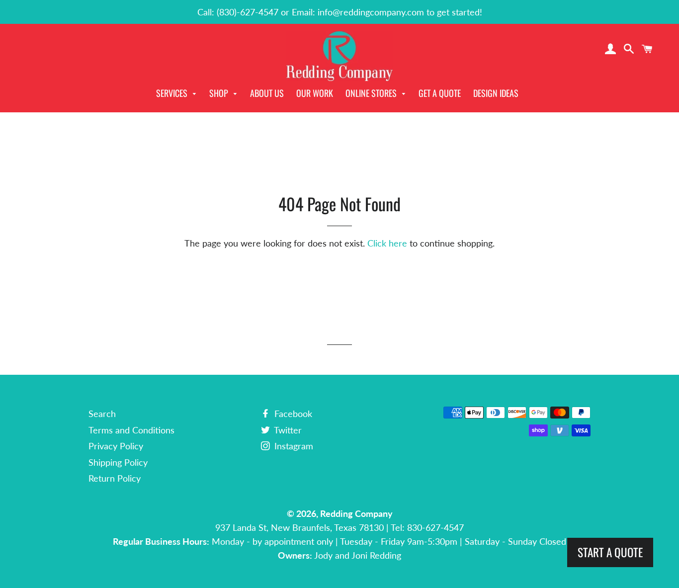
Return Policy (114, 478)
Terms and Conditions (131, 429)
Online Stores (372, 92)
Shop (219, 92)
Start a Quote (610, 552)
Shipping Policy (118, 462)
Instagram (292, 445)
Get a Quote (440, 92)
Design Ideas (495, 92)
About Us (267, 92)
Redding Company (356, 513)
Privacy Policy (115, 445)
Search (102, 413)
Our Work (314, 92)
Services (172, 92)
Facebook (292, 413)
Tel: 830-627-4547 (427, 527)
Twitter (287, 429)
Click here (387, 243)
